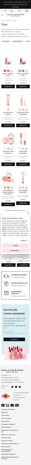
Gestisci (23, 240)
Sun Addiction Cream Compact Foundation (8, 192)
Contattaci (5, 415)
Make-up (8, 20)
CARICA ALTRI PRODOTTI (15, 211)
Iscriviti (14, 339)
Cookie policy (6, 437)
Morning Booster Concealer (23, 113)
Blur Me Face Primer (8, 113)
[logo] (15, 15)
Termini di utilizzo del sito (10, 443)
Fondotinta (17, 41)
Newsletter (5, 421)
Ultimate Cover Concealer (8, 152)
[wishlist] (20, 11)
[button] (5, 11)
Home (2, 20)
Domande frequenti (8, 424)
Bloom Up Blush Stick (8, 74)
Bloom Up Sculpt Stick (23, 74)
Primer (6, 41)
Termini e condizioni (8, 434)
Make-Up (4, 412)
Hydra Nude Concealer (23, 152)
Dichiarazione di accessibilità (6, 450)
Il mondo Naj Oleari (8, 409)
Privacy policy (6, 446)
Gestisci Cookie (6, 440)
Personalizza (14, 250)
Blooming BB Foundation (23, 191)
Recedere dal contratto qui (9, 430)
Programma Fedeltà (8, 454)
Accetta (15, 245)
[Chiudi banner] (28, 212)
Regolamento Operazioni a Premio (10, 457)
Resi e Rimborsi (6, 427)
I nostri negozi (6, 418)
